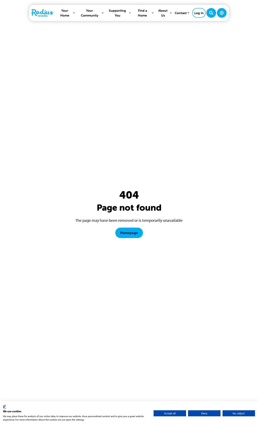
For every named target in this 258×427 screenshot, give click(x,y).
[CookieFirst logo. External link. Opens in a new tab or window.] (4, 407)
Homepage (129, 232)
